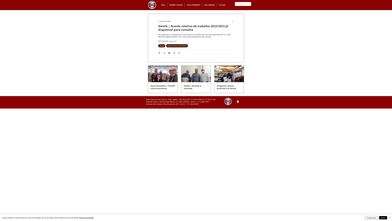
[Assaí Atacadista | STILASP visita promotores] (163, 74)
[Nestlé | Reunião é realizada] (196, 74)
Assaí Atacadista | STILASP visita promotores (163, 87)
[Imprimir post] (179, 53)
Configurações (371, 218)
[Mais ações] (232, 21)
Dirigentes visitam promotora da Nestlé (226, 87)
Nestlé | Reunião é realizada (192, 87)
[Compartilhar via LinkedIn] (169, 53)
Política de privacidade (86, 218)
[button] (193, 5)
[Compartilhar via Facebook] (159, 53)
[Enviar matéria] (238, 101)
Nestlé (162, 46)
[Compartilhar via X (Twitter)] (164, 53)
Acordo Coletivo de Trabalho (177, 46)
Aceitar (383, 218)
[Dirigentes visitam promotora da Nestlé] (229, 74)
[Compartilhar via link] (174, 53)
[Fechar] (389, 217)
